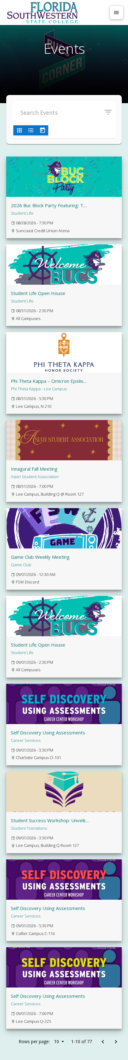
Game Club (21, 565)
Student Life (22, 213)
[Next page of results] (115, 1042)
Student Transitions (29, 828)
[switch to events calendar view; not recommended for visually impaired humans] (42, 130)
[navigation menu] (116, 12)
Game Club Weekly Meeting (40, 557)
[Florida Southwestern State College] (55, 12)
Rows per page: (39, 1041)
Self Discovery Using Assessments (48, 732)
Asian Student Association (35, 476)
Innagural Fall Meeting (34, 469)
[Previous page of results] (102, 1042)
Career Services (25, 740)
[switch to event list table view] (31, 130)
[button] (110, 112)
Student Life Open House (38, 293)
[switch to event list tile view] (19, 130)
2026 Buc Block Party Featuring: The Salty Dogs (62, 205)
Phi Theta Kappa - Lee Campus (39, 389)
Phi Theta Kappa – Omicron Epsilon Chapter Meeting (67, 381)
